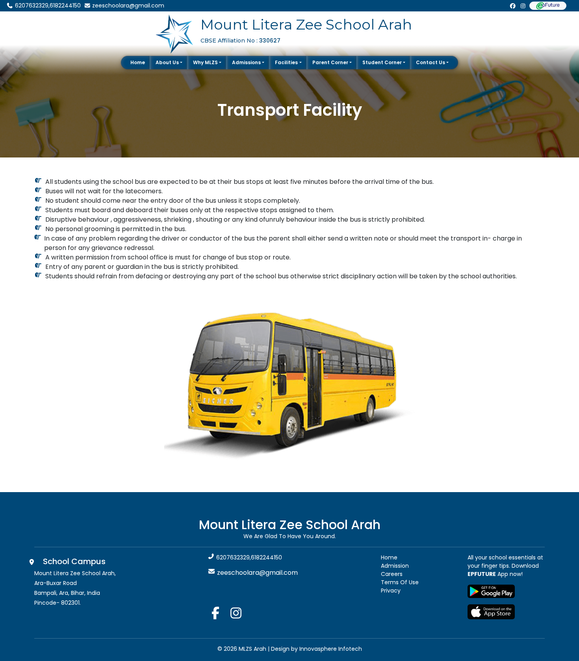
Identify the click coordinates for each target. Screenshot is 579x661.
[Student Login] (547, 6)
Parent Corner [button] (330, 62)
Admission (395, 566)
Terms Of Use (400, 582)
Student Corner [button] (382, 62)
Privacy (391, 590)
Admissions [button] (246, 62)
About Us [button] (167, 62)
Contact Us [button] (430, 62)
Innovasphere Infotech (330, 649)
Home (137, 62)
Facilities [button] (286, 62)
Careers (392, 574)
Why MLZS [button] (205, 62)
